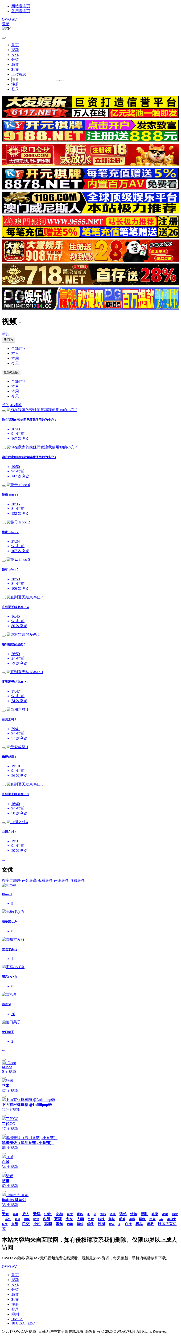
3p (119, 1224)
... (3, 859)
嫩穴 (112, 1224)
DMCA (17, 1319)
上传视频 (18, 74)
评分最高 (29, 880)
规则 (15, 1314)
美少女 (171, 1219)
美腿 (132, 1219)
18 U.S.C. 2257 (23, 1323)
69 (95, 1214)
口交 (26, 1224)
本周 (15, 358)
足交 (5, 1224)
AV (9, 19)
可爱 (70, 1214)
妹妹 (101, 1219)
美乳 (15, 1214)
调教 (150, 1224)
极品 (139, 1224)
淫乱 (8, 1219)
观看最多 (45, 880)
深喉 (165, 1214)
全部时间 (18, 348)
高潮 (48, 1224)
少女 (69, 1219)
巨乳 (144, 1214)
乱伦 (91, 1219)
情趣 (133, 1214)
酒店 (113, 1214)
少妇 (37, 1224)
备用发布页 (20, 11)
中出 (48, 1214)
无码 (37, 1214)
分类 (15, 60)
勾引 (17, 1219)
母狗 (80, 1214)
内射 (46, 1219)
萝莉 (58, 1219)
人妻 (80, 1219)
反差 (122, 1219)
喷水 (36, 1219)
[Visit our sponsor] (90, 116)
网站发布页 (20, 6)
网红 (142, 1219)
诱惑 (123, 1214)
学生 (90, 1224)
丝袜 (111, 1219)
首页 (15, 45)
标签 (15, 69)
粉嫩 (70, 1224)
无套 (5, 1214)
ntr (161, 1219)
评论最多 (61, 880)
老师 (103, 1214)
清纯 (80, 1224)
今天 (15, 363)
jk (88, 1214)
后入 (25, 1214)
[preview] (4, 411)
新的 (5, 334)
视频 (15, 50)
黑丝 (59, 1224)
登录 (5, 24)
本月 (15, 353)
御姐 (27, 1219)
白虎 (128, 1224)
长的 (5, 405)
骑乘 (155, 1214)
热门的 (8, 339)
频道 (15, 65)
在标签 (16, 405)
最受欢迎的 (11, 372)
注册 (15, 84)
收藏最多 (77, 880)
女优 (15, 55)
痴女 (175, 1214)
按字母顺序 (11, 880)
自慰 (14, 1224)
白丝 (152, 1219)
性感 (101, 1224)
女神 (59, 1214)
